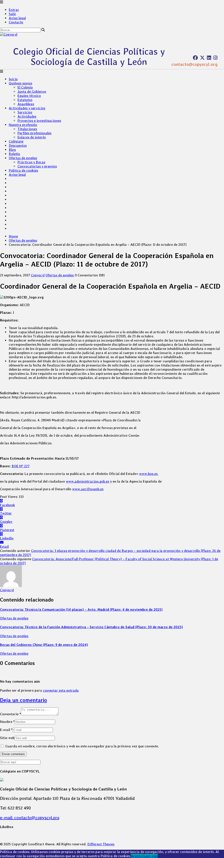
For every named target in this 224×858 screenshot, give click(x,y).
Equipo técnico (29, 96)
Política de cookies (23, 170)
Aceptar (137, 856)
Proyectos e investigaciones (39, 121)
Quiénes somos (20, 83)
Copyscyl (38, 275)
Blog (12, 150)
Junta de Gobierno (32, 91)
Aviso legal (17, 18)
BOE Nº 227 (21, 466)
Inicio (13, 79)
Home (13, 236)
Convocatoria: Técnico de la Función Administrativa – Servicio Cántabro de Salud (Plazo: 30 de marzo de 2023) (91, 627)
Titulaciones (27, 129)
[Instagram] (215, 58)
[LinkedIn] (209, 58)
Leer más (151, 856)
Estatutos (25, 100)
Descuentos (18, 145)
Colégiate (16, 141)
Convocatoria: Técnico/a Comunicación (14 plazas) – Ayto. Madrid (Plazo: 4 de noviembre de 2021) (81, 609)
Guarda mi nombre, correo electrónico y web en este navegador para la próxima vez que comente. (82, 746)
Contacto (16, 22)
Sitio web (7, 738)
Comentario (10, 714)
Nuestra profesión (23, 125)
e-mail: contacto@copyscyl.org (30, 817)
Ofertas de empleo (23, 158)
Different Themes (100, 844)
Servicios (25, 112)
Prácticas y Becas (31, 162)
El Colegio (25, 87)
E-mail (6, 730)
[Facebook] (195, 58)
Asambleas (26, 104)
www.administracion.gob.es (87, 481)
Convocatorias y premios (37, 166)
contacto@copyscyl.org (194, 64)
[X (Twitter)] (202, 58)
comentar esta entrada (61, 690)
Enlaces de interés (32, 137)
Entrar (14, 10)
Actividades (27, 116)
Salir (12, 14)
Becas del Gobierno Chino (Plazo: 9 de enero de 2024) (44, 645)
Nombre (7, 722)
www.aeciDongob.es (87, 489)
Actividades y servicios (27, 108)
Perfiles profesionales (34, 133)
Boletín (14, 154)
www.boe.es (148, 474)
